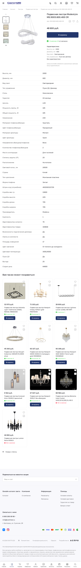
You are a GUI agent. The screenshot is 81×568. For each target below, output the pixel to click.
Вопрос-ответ (65, 506)
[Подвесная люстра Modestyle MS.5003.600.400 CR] (27, 30)
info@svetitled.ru (9, 520)
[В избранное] (74, 21)
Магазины (44, 499)
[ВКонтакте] (4, 529)
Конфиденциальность (40, 540)
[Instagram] (8, 529)
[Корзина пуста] (77, 3)
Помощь (63, 491)
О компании (26, 495)
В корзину (62, 35)
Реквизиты (45, 495)
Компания (26, 491)
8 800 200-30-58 (9, 516)
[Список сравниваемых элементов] (66, 3)
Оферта (53, 540)
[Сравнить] (70, 21)
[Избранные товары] (72, 3)
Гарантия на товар (67, 502)
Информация (46, 491)
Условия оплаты (66, 495)
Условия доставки (67, 499)
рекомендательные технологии (43, 546)
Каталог (5, 495)
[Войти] (61, 3)
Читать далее (62, 556)
